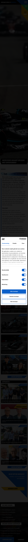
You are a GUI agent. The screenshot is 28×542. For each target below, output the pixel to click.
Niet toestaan (14, 301)
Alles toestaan (14, 291)
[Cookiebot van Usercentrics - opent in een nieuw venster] (19, 239)
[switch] (24, 275)
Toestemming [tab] (5, 243)
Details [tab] (14, 243)
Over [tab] (23, 243)
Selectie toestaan (14, 296)
